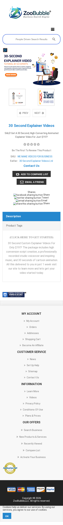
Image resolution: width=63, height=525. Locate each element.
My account (32, 321)
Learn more (33, 391)
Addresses (33, 333)
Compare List (33, 450)
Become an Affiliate (33, 345)
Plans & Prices (33, 415)
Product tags (14, 225)
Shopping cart (32, 339)
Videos (33, 397)
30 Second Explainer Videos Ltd (36, 161)
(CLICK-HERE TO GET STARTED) (31, 237)
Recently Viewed (33, 443)
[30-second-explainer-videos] (17, 97)
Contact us (33, 377)
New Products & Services (33, 436)
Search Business (33, 430)
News (33, 359)
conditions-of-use (33, 409)
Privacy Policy (33, 403)
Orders (33, 327)
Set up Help (33, 365)
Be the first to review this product (31, 150)
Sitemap (32, 371)
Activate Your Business (33, 457)
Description (13, 216)
